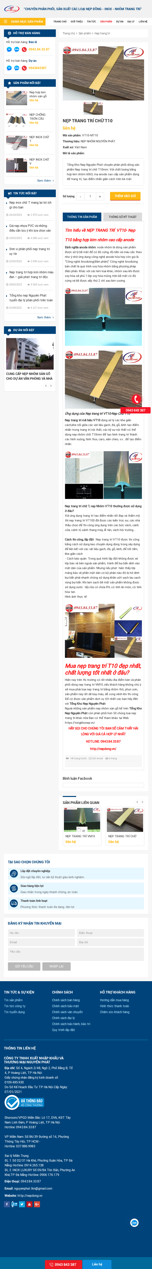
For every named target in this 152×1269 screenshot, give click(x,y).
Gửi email (97, 758)
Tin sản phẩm (13, 1000)
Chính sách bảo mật (65, 1006)
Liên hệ (97, 1264)
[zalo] (17, 49)
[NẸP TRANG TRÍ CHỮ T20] (125, 820)
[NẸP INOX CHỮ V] (16, 165)
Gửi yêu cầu (24, 966)
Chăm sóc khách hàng (114, 1012)
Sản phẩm (85, 33)
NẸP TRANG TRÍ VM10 (80, 836)
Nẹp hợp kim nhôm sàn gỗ (38, 94)
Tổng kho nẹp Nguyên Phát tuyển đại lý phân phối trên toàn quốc (31, 298)
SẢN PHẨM (106, 21)
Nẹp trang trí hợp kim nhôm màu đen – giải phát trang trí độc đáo (31, 274)
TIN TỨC (91, 21)
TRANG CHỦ (59, 21)
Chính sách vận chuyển (67, 1012)
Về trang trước (78, 758)
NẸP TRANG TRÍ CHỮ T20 (122, 836)
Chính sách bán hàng (66, 1000)
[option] (30, 360)
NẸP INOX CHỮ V (39, 161)
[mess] (9, 49)
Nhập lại (56, 966)
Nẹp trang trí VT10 (98, 413)
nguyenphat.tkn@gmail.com (33, 1188)
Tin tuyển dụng (14, 1012)
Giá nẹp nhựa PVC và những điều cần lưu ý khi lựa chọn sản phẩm (30, 228)
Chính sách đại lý (63, 1018)
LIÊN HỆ (143, 21)
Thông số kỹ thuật (123, 217)
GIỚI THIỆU (77, 21)
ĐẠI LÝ (131, 21)
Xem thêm (44, 180)
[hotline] (24, 49)
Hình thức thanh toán (114, 1006)
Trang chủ (69, 33)
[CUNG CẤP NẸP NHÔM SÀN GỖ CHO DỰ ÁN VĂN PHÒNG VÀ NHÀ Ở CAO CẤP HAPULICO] (30, 354)
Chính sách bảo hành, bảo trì (71, 1024)
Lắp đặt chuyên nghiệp (35, 871)
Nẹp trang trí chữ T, (77, 506)
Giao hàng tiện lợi (32, 886)
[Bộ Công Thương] (24, 1102)
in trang (112, 758)
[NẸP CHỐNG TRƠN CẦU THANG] (16, 120)
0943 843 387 (135, 410)
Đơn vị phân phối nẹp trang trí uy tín (29, 251)
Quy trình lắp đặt (63, 1030)
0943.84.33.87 (39, 49)
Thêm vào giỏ (125, 196)
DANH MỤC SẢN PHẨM (27, 21)
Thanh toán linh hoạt (34, 901)
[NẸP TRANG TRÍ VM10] (82, 820)
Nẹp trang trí (102, 33)
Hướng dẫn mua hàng (114, 1000)
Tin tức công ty (15, 1006)
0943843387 (38, 68)
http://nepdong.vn (30, 1196)
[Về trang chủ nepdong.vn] (12, 9)
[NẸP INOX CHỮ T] (16, 143)
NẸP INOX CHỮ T (39, 139)
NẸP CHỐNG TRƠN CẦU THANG (37, 117)
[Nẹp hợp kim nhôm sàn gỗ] (16, 98)
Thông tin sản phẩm (82, 217)
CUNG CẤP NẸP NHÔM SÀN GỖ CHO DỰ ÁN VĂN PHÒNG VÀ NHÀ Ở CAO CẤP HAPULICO (29, 376)
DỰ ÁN (119, 21)
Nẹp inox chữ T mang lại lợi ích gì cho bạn (30, 205)
